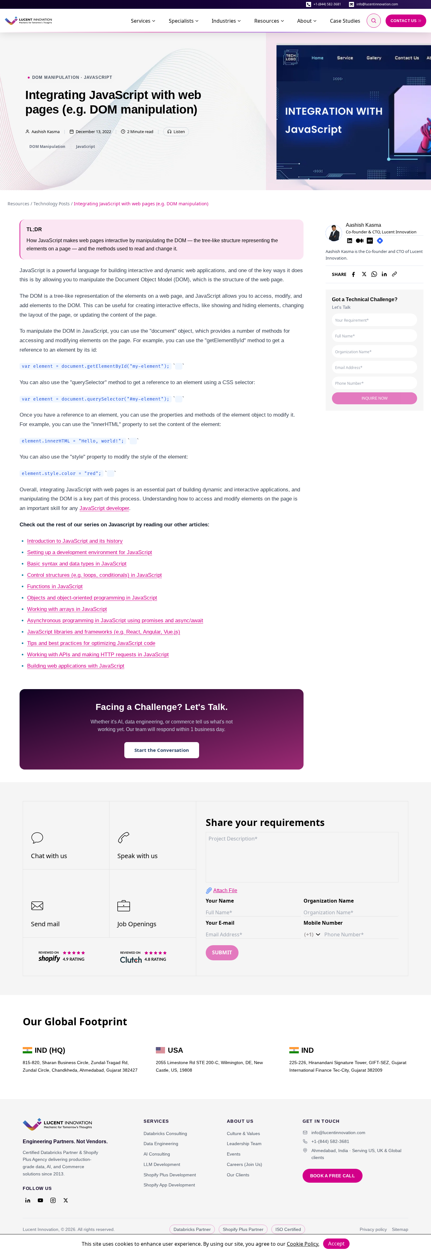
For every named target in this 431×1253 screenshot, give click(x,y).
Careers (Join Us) (244, 1164)
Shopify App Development (169, 1184)
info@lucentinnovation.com (377, 4)
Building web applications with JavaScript (75, 666)
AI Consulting (157, 1153)
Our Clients (238, 1174)
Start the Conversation (161, 750)
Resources (18, 204)
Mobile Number (323, 922)
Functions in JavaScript (55, 586)
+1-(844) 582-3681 (327, 4)
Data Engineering (161, 1143)
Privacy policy (373, 1229)
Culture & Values (243, 1133)
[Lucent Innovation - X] (66, 1200)
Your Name (220, 900)
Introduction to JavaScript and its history (75, 541)
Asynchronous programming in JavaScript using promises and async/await (115, 620)
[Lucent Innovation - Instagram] (53, 1200)
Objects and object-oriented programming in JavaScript (92, 597)
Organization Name (329, 900)
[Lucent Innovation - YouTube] (40, 1200)
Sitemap (400, 1229)
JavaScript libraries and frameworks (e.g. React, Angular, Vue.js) (103, 632)
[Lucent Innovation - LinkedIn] (28, 1200)
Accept (336, 1243)
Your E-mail (220, 922)
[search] (374, 21)
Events (233, 1153)
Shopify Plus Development (170, 1174)
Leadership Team (244, 1143)
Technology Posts (51, 204)
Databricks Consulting (165, 1133)
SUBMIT (222, 952)
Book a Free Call (332, 1175)
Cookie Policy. (303, 1243)
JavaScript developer (104, 508)
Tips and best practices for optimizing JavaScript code (91, 643)
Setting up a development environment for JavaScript (89, 552)
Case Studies (345, 20)
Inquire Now (374, 398)
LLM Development (162, 1164)
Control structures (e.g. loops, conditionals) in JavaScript (94, 575)
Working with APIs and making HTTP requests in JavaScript (98, 654)
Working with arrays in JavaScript (67, 609)
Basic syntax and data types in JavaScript (77, 563)
